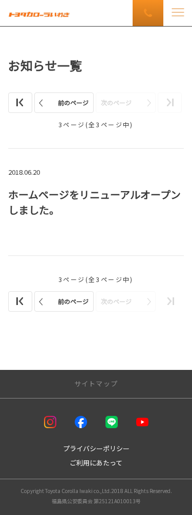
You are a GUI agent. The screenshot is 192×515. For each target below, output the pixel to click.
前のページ (73, 102)
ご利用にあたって (96, 462)
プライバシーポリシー (96, 448)
